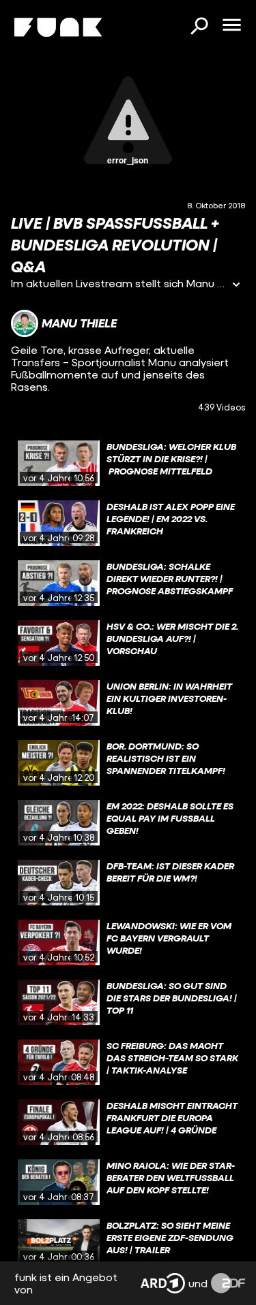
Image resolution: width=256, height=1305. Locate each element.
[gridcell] (128, 463)
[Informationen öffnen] (236, 285)
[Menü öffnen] (231, 26)
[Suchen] (198, 27)
